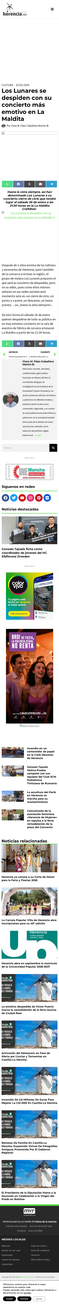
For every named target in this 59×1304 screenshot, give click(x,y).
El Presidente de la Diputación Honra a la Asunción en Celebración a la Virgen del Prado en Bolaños (29, 1196)
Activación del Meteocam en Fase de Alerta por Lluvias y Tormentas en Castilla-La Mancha (26, 1056)
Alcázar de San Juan (11, 1250)
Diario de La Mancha (40, 1250)
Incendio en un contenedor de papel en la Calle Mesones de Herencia (40, 753)
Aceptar (9, 1299)
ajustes (27, 1293)
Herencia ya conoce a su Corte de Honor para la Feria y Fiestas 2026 (28, 878)
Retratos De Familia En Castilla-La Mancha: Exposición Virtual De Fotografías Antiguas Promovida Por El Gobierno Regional (29, 1147)
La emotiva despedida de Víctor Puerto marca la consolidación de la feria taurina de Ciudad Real (29, 1010)
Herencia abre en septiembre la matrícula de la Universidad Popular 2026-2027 (29, 965)
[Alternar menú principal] (52, 9)
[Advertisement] (29, 49)
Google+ (38, 435)
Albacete (6, 1245)
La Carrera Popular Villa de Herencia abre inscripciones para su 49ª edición (29, 922)
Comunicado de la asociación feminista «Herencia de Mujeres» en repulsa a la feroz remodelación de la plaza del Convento (42, 819)
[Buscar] (53, 448)
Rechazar (24, 1299)
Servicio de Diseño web (41, 1226)
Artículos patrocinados (16, 1226)
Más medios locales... (41, 1259)
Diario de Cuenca (39, 1245)
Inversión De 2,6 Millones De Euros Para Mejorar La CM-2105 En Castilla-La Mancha (29, 1101)
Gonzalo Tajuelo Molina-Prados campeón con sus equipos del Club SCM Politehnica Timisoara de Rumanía (42, 775)
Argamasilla (7, 1255)
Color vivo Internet (27, 1277)
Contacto (21, 1230)
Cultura (7, 85)
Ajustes (39, 1299)
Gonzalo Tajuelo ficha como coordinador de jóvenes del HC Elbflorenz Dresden (24, 552)
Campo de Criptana (11, 1259)
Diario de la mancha (45, 1221)
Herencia (35, 1255)
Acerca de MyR (35, 1230)
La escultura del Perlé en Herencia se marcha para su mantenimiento (41, 797)
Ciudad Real (7, 1264)
